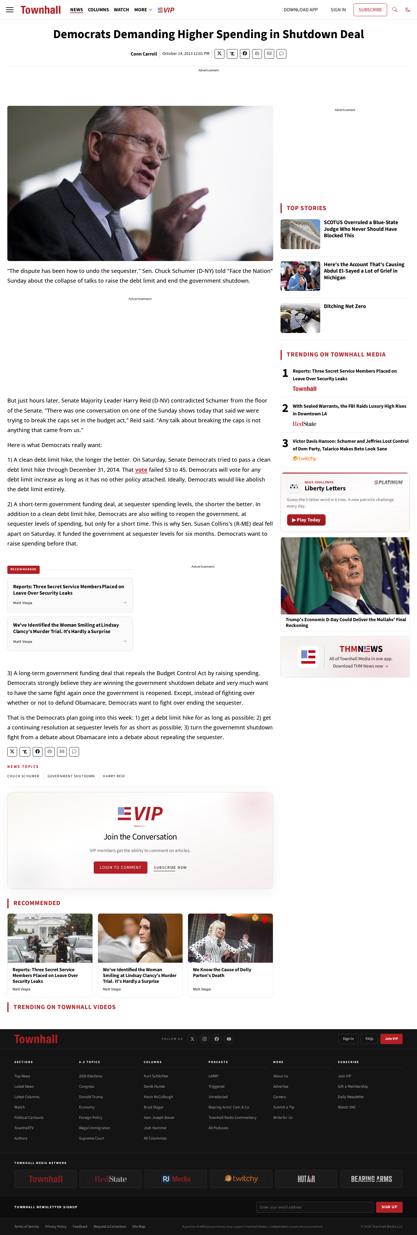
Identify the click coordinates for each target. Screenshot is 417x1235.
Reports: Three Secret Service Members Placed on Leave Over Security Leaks (45, 975)
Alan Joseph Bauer (159, 1117)
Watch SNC (347, 1107)
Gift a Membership (353, 1086)
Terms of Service (26, 1226)
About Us (280, 1076)
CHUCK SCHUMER (23, 776)
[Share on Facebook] (245, 54)
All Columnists (155, 1138)
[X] (192, 1039)
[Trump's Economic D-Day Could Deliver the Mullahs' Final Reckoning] (345, 575)
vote (141, 469)
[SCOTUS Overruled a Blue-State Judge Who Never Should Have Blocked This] (300, 234)
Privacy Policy (56, 1226)
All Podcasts (218, 1128)
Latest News (24, 1086)
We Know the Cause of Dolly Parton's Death (222, 972)
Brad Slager (154, 1107)
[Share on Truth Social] (232, 54)
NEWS (76, 9)
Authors (20, 1138)
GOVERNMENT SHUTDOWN (71, 776)
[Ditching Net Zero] (300, 318)
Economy (87, 1107)
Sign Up (389, 1207)
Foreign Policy (90, 1117)
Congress (86, 1086)
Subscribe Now (170, 867)
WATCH (121, 9)
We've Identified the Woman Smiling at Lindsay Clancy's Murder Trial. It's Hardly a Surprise (139, 975)
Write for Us (282, 1117)
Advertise (280, 1086)
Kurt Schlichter (156, 1076)
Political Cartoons (28, 1117)
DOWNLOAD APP (301, 9)
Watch (19, 1107)
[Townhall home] (35, 1039)
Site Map (138, 1226)
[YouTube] (229, 1039)
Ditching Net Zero (345, 306)
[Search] (395, 9)
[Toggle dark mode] (407, 9)
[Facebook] (217, 1039)
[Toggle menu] (10, 10)
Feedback (80, 1226)
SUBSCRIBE (370, 9)
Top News (22, 1076)
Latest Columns (26, 1097)
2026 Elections (90, 1076)
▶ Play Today (306, 520)
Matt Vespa (22, 989)
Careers (279, 1097)
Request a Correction (110, 1226)
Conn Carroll (144, 54)
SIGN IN (338, 9)
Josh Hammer (155, 1128)
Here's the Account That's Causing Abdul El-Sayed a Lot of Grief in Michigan (364, 271)
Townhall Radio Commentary (232, 1117)
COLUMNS (98, 9)
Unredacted (218, 1097)
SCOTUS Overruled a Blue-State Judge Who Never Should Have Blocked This (361, 229)
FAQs (369, 1038)
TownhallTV (24, 1128)
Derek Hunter (154, 1086)
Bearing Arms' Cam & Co (229, 1107)
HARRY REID (114, 776)
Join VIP (391, 1038)
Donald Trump (91, 1097)
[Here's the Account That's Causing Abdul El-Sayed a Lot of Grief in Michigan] (300, 276)
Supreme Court (91, 1138)
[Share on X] (219, 54)
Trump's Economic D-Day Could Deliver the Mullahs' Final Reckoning (346, 622)
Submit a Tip (283, 1107)
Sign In (348, 1038)
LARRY (214, 1076)
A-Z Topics (89, 1062)
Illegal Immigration (95, 1128)
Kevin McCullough (158, 1097)
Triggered (216, 1086)
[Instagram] (204, 1039)
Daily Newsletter (351, 1097)
